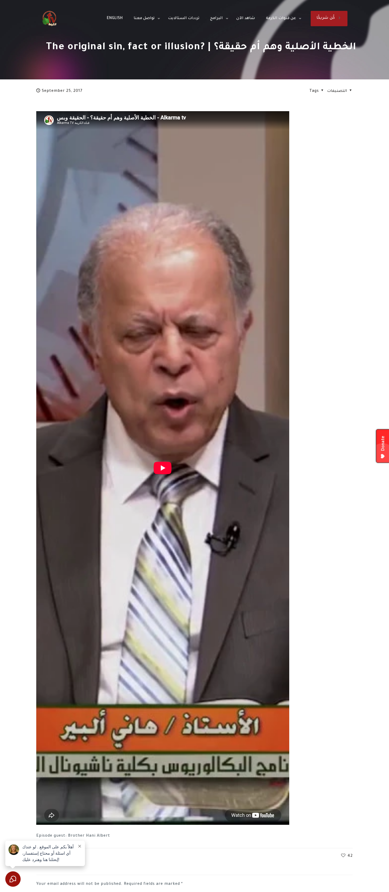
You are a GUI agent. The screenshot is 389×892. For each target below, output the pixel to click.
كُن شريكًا (325, 18)
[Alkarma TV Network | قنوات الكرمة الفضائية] (49, 18)
